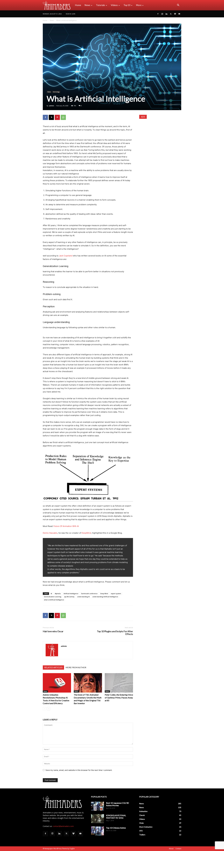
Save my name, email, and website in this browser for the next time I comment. (79, 770)
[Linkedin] (166, 13)
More (138, 5)
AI (51, 593)
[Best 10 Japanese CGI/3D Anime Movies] (97, 806)
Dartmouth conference (89, 593)
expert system (116, 593)
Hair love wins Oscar (53, 631)
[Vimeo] (175, 13)
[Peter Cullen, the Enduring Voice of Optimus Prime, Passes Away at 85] (119, 683)
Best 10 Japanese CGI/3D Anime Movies (117, 804)
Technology (56, 92)
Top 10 (127, 5)
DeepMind (86, 533)
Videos (114, 5)
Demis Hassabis (50, 533)
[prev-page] (44, 708)
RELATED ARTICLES (53, 667)
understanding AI (83, 597)
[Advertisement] (160, 138)
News (87, 5)
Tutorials (100, 5)
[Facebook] (158, 13)
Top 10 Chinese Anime (116, 828)
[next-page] (48, 708)
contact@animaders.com (63, 826)
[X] (171, 13)
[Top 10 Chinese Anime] (97, 831)
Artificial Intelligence (71, 593)
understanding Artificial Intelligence (105, 597)
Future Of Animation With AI (66, 526)
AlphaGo (58, 593)
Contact (178, 849)
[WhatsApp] (63, 117)
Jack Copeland (65, 255)
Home (78, 5)
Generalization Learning (52, 597)
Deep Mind (104, 593)
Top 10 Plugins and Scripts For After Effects (115, 632)
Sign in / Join (70, 14)
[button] (178, 5)
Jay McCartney (69, 597)
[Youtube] (179, 13)
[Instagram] (162, 13)
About (171, 849)
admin (51, 106)
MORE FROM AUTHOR (76, 667)
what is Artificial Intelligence (54, 600)
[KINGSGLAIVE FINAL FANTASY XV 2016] (97, 818)
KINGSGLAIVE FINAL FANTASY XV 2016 (116, 816)
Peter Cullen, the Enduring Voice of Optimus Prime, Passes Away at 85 (119, 697)
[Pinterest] (57, 117)
